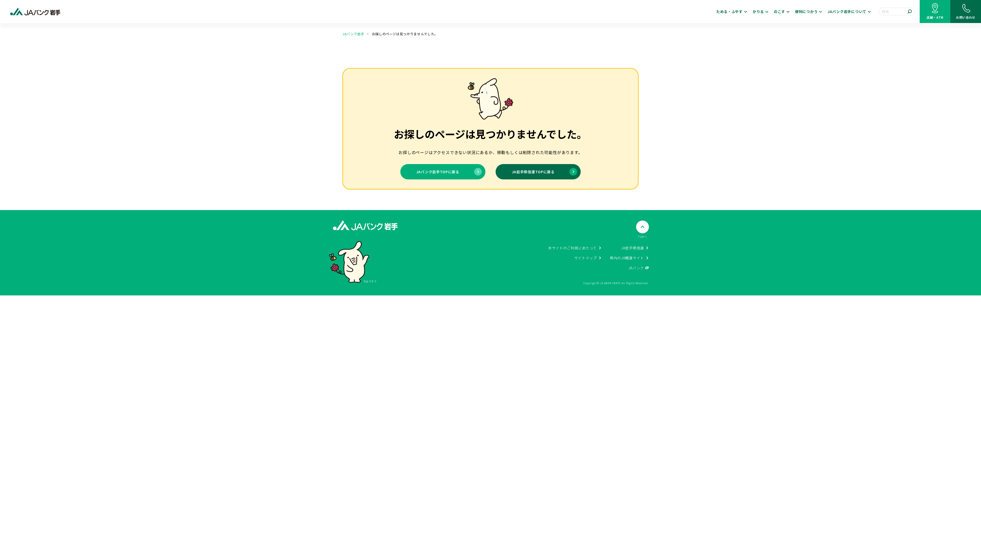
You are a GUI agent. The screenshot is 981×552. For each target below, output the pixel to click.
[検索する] (909, 11)
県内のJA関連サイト (627, 257)
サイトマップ (585, 257)
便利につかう (806, 11)
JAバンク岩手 (353, 33)
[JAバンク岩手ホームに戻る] (35, 12)
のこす (779, 11)
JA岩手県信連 (632, 247)
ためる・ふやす (729, 11)
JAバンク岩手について (846, 11)
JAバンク (636, 267)
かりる (758, 11)
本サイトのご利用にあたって (572, 247)
